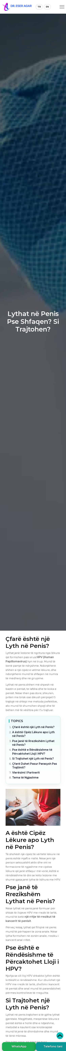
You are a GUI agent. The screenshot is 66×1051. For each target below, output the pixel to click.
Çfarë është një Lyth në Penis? (33, 727)
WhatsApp (19, 1046)
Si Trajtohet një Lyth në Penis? (33, 758)
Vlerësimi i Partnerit (26, 772)
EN (47, 6)
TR (39, 6)
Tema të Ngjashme (25, 777)
